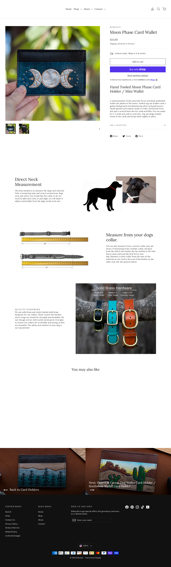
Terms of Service (12, 528)
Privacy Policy (11, 524)
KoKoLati (115, 27)
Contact (99, 9)
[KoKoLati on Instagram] (137, 507)
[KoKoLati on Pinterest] (132, 507)
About (87, 9)
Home (69, 9)
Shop (77, 9)
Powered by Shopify (93, 558)
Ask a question (118, 125)
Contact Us (10, 520)
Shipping (113, 44)
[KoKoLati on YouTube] (147, 507)
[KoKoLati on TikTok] (142, 507)
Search (8, 512)
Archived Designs (12, 536)
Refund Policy (11, 532)
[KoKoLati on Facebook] (127, 507)
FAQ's (7, 516)
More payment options (137, 75)
